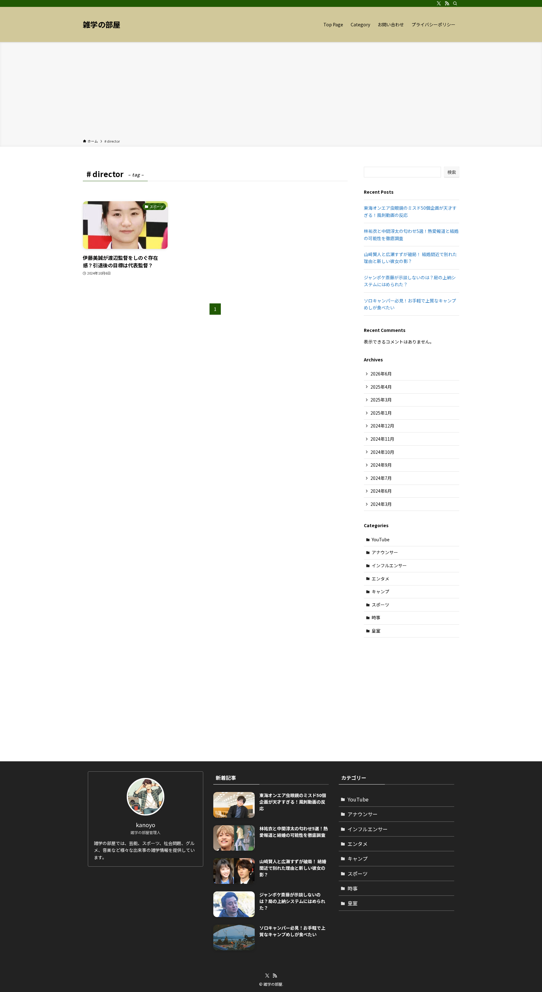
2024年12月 (382, 426)
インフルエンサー (389, 565)
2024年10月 (382, 452)
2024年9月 (381, 465)
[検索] (455, 3)
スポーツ (380, 604)
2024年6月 (381, 491)
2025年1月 (381, 413)
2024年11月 (382, 439)
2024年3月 (381, 504)
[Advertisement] (271, 91)
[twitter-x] (439, 3)
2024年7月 (381, 478)
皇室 (376, 630)
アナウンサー (385, 552)
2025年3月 (381, 399)
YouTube (381, 539)
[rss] (447, 3)
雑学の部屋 (101, 24)
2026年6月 (381, 373)
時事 (376, 617)
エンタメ (380, 578)
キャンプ (380, 591)
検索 (451, 172)
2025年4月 (381, 387)
